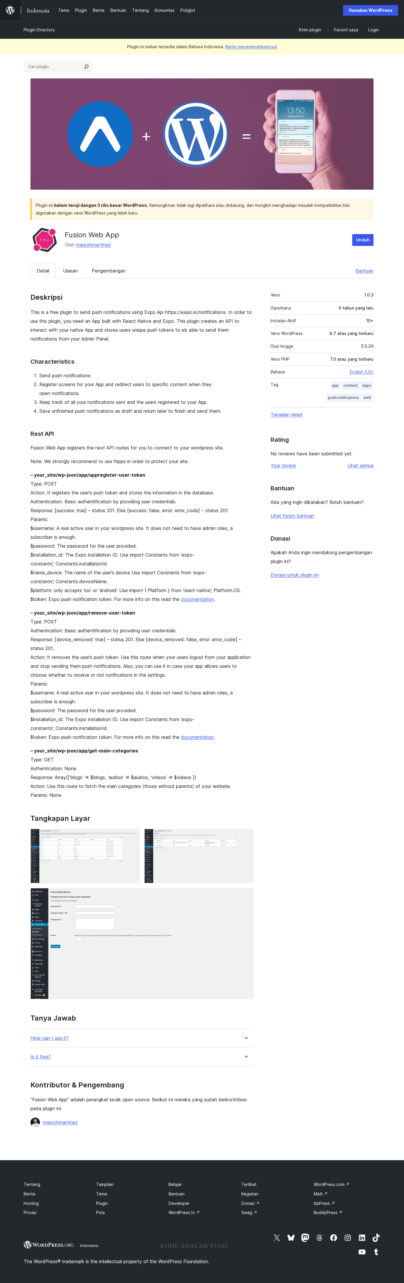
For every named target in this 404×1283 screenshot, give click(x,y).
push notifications (343, 397)
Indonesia (89, 1245)
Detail (43, 271)
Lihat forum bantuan (292, 516)
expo (366, 385)
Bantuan (364, 271)
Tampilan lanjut (287, 415)
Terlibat (248, 1184)
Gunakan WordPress (370, 10)
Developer (179, 1203)
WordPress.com (332, 1184)
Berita (29, 1193)
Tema (101, 1193)
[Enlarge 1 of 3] (132, 837)
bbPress (324, 1203)
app (335, 385)
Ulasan (70, 271)
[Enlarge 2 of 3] (245, 837)
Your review (283, 465)
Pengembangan (109, 271)
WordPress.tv (184, 1212)
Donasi (250, 1203)
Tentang (32, 1184)
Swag (249, 1212)
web (367, 397)
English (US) (362, 371)
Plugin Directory (39, 29)
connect (350, 385)
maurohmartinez (93, 245)
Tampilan (105, 1184)
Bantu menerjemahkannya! (251, 46)
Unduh (363, 239)
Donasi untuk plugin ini (295, 575)
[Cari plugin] (86, 66)
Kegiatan (249, 1193)
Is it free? (40, 1057)
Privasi (30, 1212)
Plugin (102, 1203)
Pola (100, 1212)
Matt (321, 1193)
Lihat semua (361, 465)
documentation (197, 599)
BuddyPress (328, 1212)
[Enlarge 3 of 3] (245, 896)
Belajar (175, 1184)
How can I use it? (49, 1038)
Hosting (31, 1203)
